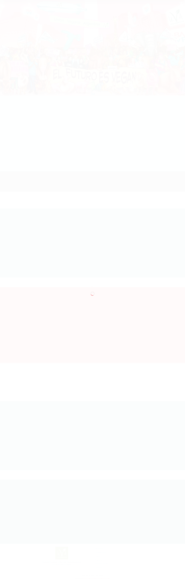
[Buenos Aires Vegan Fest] (92, 287)
